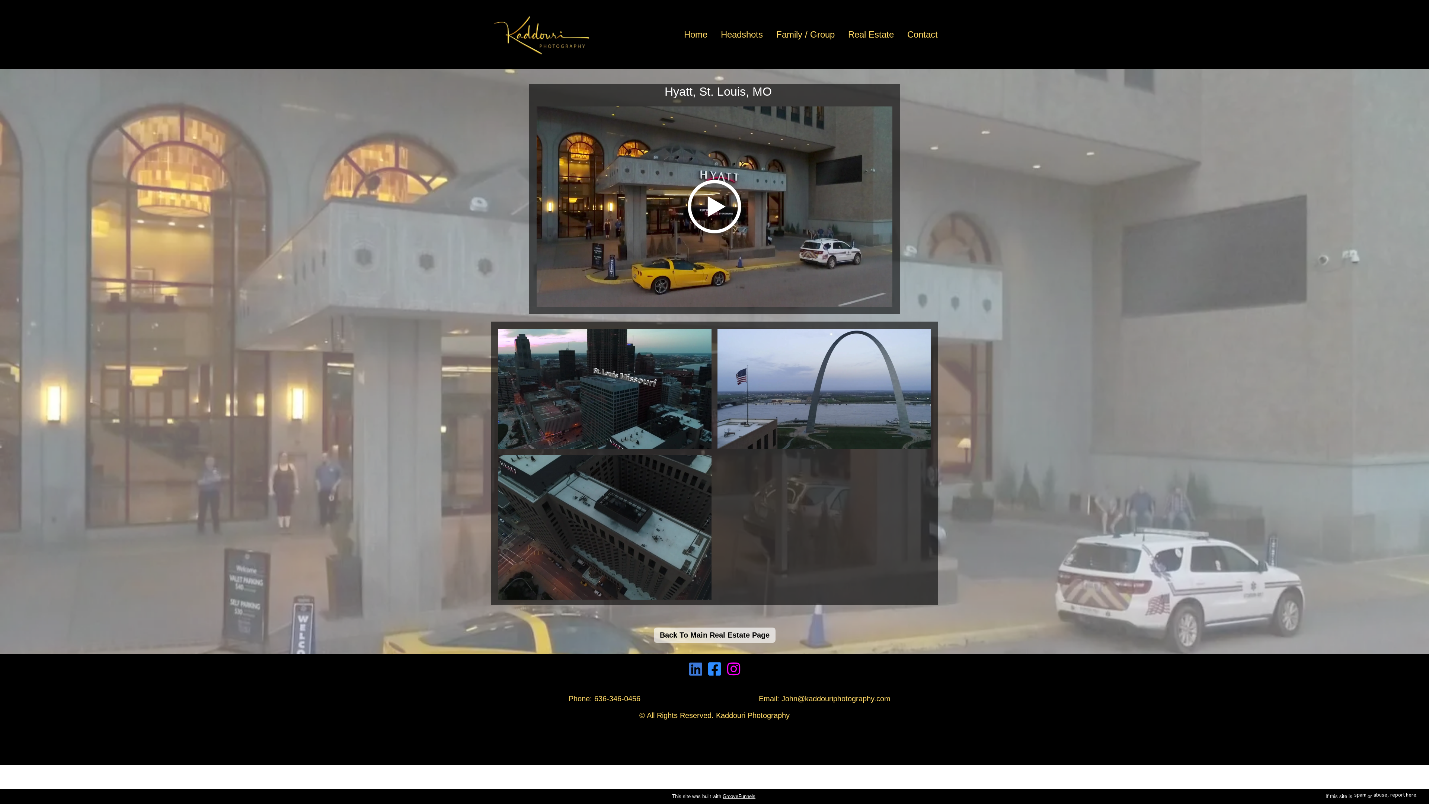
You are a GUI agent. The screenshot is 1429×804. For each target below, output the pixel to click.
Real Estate (871, 34)
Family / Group (805, 34)
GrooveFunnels (739, 796)
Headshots (742, 34)
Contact (922, 34)
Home (695, 34)
